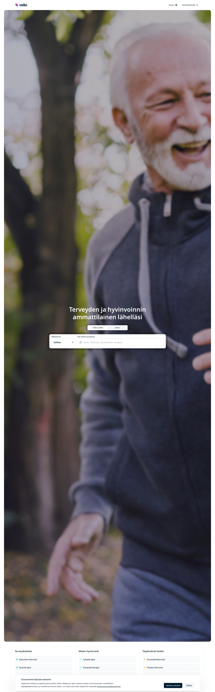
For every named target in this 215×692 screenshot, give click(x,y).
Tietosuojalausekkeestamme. (109, 686)
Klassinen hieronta (28, 659)
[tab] (98, 328)
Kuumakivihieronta (156, 659)
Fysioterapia (25, 667)
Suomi (171, 5)
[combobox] (120, 342)
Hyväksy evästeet (173, 685)
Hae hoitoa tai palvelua (86, 337)
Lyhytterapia (89, 659)
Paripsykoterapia (91, 667)
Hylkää (189, 685)
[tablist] (107, 327)
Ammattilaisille (188, 5)
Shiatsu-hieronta (155, 667)
